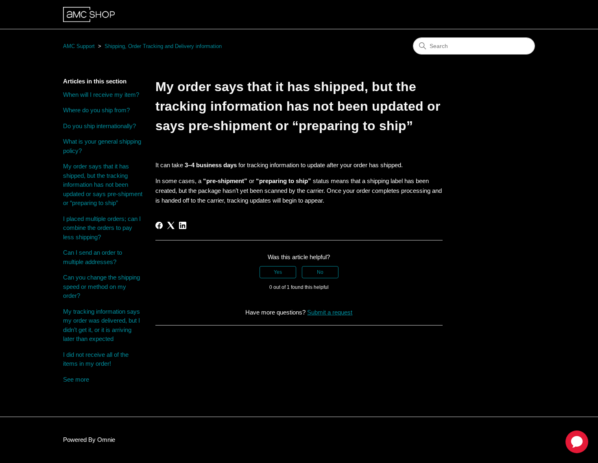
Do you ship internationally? (99, 125)
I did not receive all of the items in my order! (96, 359)
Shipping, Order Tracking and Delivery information (163, 46)
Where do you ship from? (96, 110)
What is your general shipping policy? (102, 146)
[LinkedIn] (182, 225)
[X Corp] (171, 225)
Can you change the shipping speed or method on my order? (101, 286)
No (320, 272)
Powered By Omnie (89, 439)
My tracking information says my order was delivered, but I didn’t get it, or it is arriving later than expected (101, 325)
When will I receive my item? (101, 94)
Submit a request (329, 312)
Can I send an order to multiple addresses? (92, 257)
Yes (278, 272)
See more (76, 379)
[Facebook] (159, 225)
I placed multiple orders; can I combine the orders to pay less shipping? (102, 227)
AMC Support (79, 46)
